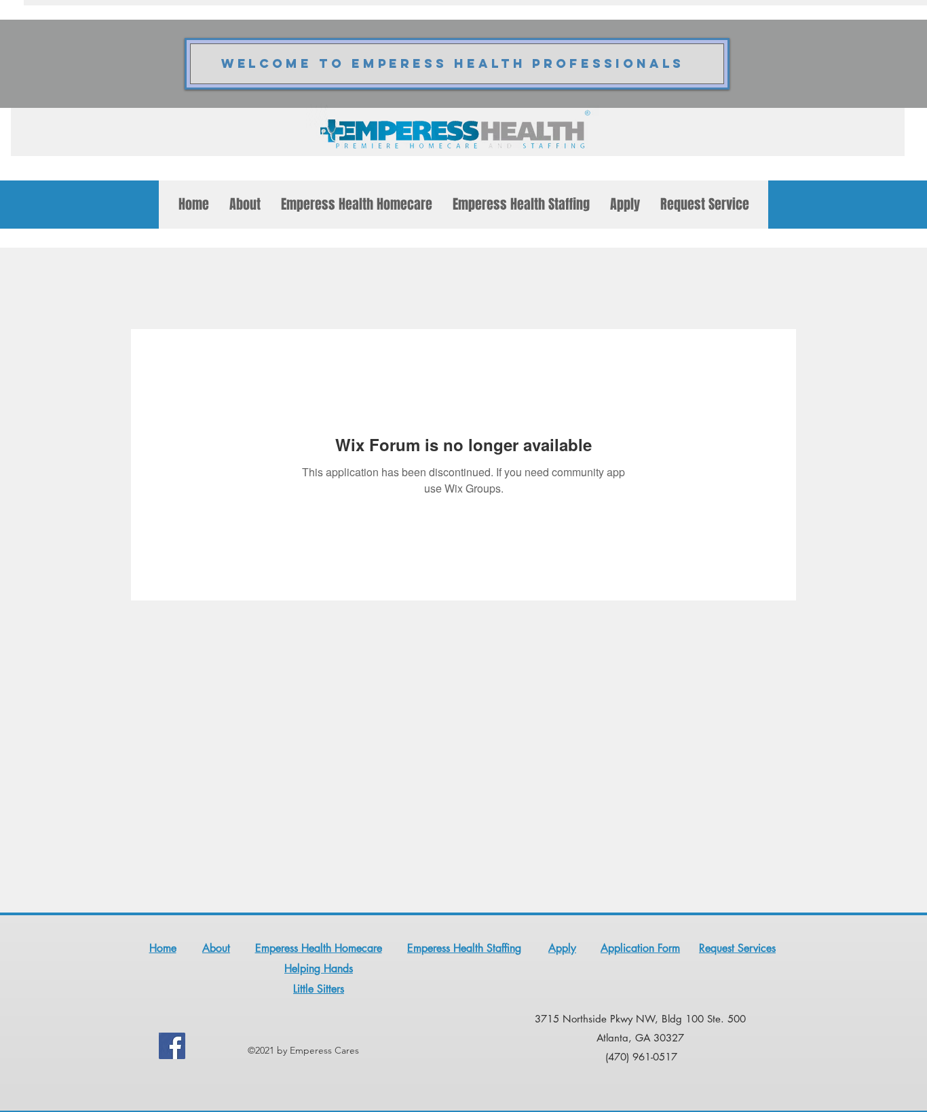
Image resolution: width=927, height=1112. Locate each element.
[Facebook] (172, 1046)
